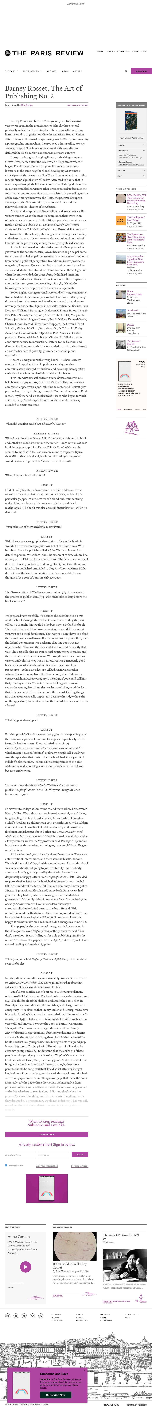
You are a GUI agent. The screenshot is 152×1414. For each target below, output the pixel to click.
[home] (44, 54)
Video (127, 1317)
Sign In (144, 51)
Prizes (103, 1317)
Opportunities (131, 1314)
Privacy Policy (111, 1405)
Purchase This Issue (131, 138)
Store (135, 51)
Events (100, 51)
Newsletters (123, 51)
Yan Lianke (108, 1242)
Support (56, 1317)
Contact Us (57, 1320)
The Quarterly (31, 71)
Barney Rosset (26, 88)
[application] (26, 1281)
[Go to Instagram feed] (7, 1316)
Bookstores (106, 1320)
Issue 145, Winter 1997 (78, 105)
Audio (65, 71)
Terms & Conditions (137, 1405)
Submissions (82, 1320)
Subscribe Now (55, 1395)
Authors (51, 71)
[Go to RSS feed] (40, 1316)
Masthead (105, 1314)
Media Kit (80, 1317)
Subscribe (141, 71)
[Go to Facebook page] (15, 1316)
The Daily (10, 71)
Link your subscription (47, 1165)
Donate (109, 51)
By (104, 1238)
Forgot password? (79, 1165)
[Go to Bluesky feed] (32, 1316)
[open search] (126, 71)
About (77, 71)
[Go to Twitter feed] (24, 1316)
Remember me (15, 1165)
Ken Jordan (27, 105)
